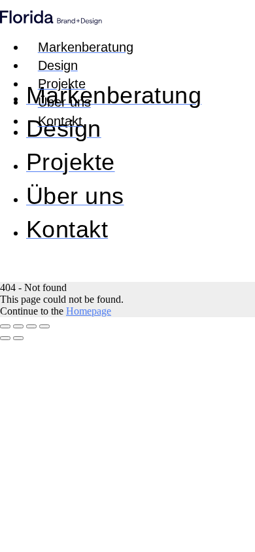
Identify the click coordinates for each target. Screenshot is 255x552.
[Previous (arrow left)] (5, 338)
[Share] (18, 326)
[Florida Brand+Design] (51, 21)
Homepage (88, 311)
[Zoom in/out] (44, 326)
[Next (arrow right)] (18, 338)
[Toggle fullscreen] (31, 326)
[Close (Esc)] (5, 326)
